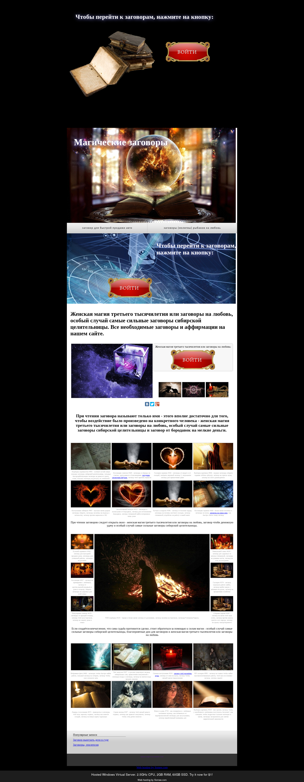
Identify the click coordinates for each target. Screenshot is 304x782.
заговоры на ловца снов (218, 513)
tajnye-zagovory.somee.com (152, 757)
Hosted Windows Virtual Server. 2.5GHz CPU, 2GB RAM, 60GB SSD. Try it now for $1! (152, 774)
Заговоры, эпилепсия (86, 744)
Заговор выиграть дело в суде (91, 739)
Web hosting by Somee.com (152, 767)
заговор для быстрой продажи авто (107, 228)
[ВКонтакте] (147, 404)
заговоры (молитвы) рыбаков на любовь (192, 228)
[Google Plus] (157, 404)
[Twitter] (152, 404)
